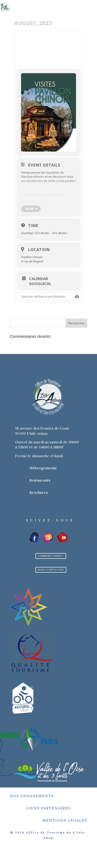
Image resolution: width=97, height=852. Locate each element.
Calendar (38, 279)
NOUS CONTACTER (51, 570)
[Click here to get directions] (76, 296)
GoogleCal (40, 284)
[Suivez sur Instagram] (48, 537)
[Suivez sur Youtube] (62, 537)
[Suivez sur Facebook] (34, 537)
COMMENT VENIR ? (51, 556)
